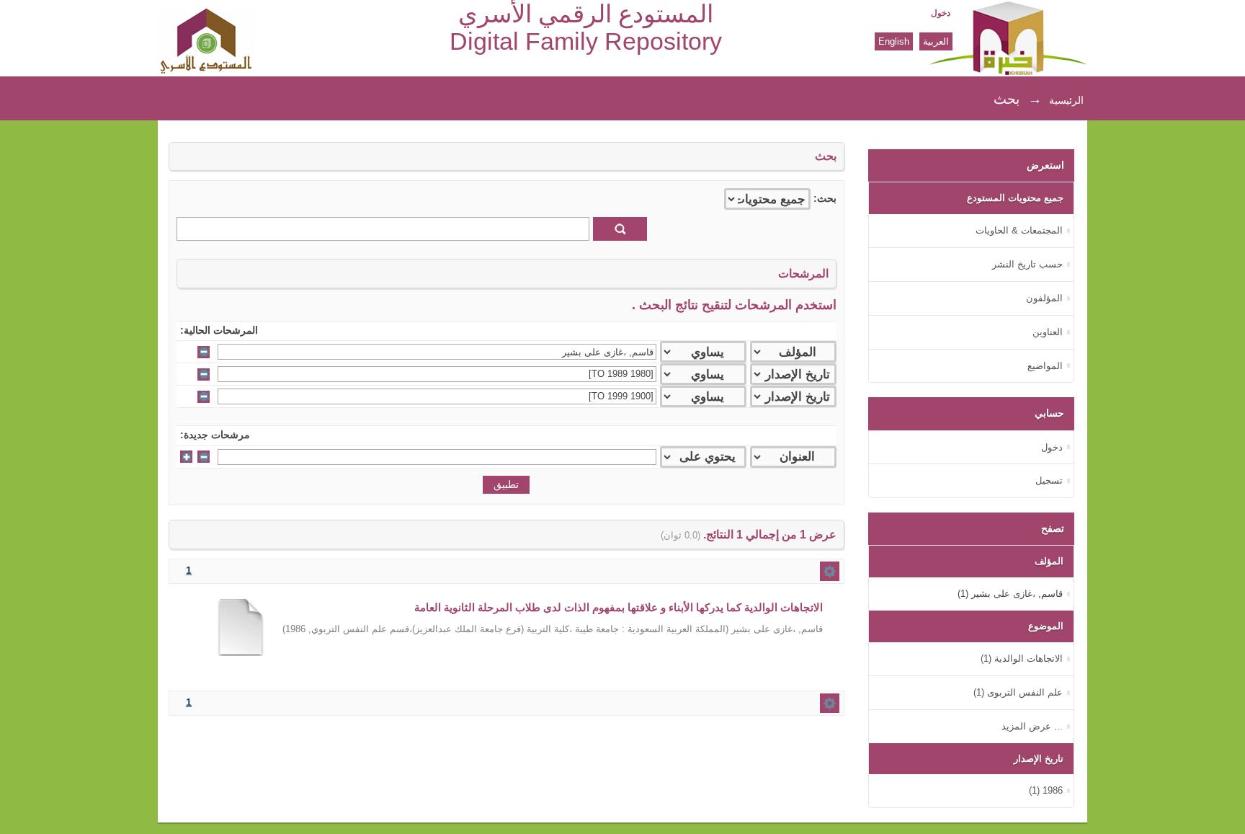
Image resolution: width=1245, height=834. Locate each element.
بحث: (824, 198)
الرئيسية (1066, 100)
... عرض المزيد (1032, 726)
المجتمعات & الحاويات (1019, 230)
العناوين (1047, 332)
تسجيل (1049, 480)
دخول (940, 13)
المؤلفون (1044, 298)
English (893, 41)
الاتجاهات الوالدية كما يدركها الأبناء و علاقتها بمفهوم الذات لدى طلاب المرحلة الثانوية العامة (618, 607)
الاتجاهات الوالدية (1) (1022, 658)
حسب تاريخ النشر (1027, 264)
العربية (936, 41)
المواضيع (1045, 365)
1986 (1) (1046, 790)
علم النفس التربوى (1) (1018, 692)
